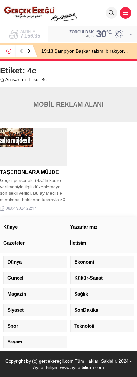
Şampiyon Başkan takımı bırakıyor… (84, 51)
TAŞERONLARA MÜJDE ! (31, 172)
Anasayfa (14, 79)
